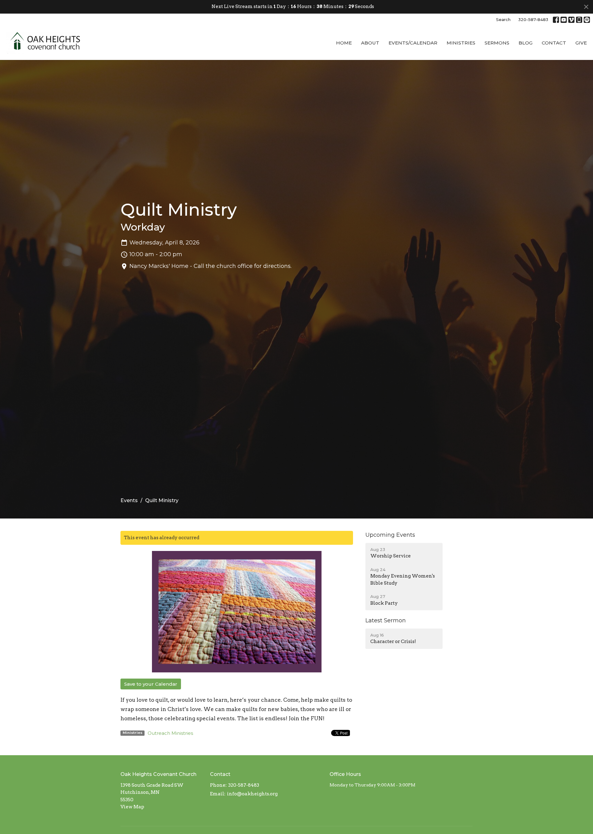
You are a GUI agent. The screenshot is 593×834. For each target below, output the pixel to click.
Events (129, 500)
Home (344, 43)
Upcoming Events (390, 534)
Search (503, 19)
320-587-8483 (533, 19)
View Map (132, 807)
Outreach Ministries (170, 733)
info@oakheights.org (252, 794)
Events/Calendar (413, 43)
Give (581, 43)
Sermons (497, 43)
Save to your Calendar (150, 684)
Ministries (461, 43)
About (370, 43)
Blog (525, 43)
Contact (554, 43)
